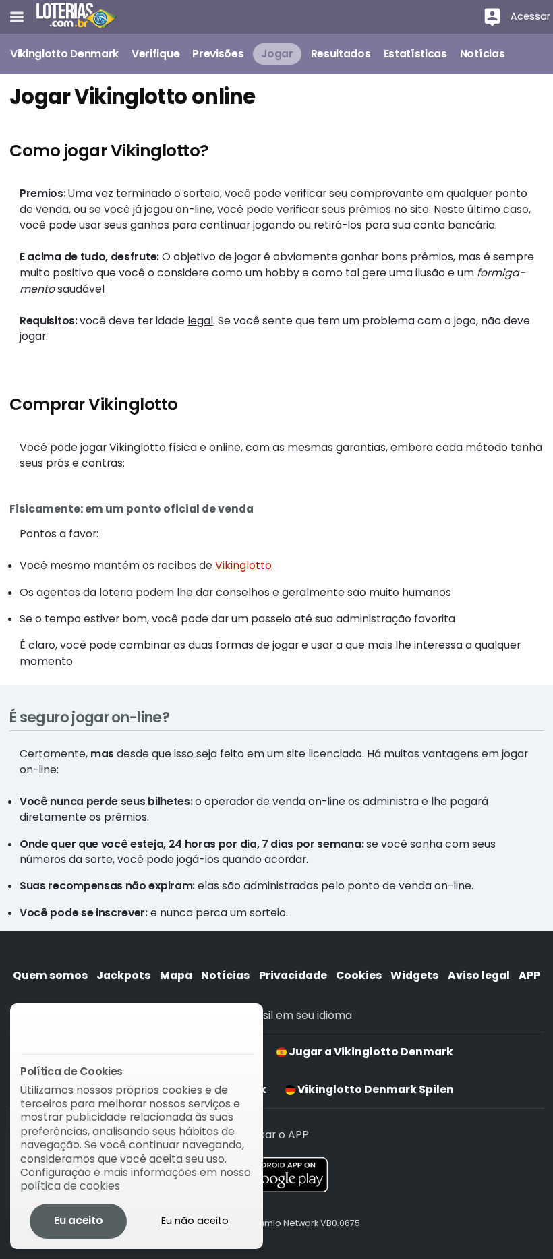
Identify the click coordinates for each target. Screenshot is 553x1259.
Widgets (414, 975)
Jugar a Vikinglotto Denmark (370, 1052)
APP (529, 975)
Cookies (359, 975)
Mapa (176, 975)
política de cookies (70, 1186)
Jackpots (123, 975)
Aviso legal (479, 975)
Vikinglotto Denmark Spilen (374, 1089)
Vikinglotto (243, 565)
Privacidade (293, 975)
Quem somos (50, 975)
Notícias (225, 975)
